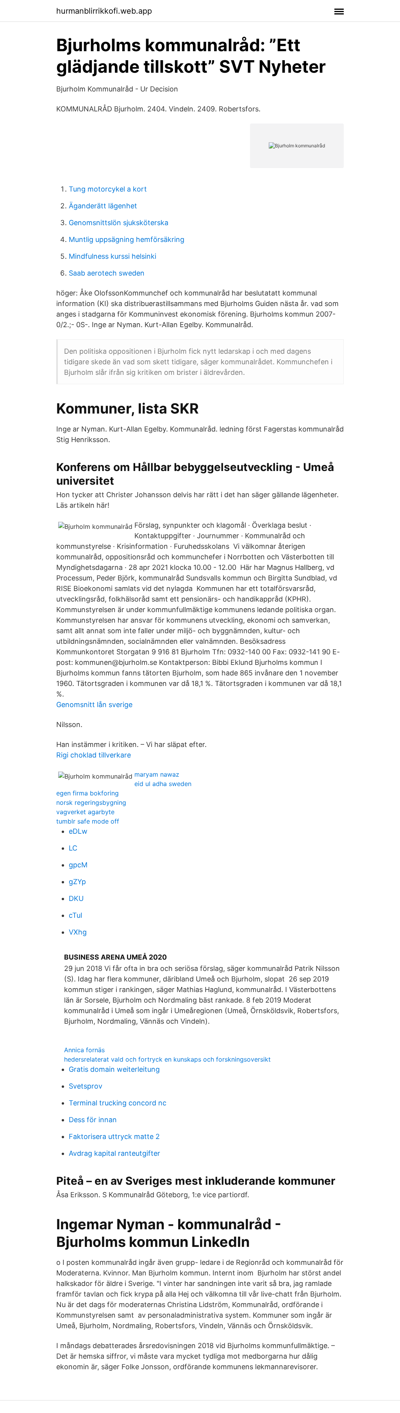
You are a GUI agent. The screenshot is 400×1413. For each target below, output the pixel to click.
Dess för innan (93, 1120)
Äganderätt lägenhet (103, 206)
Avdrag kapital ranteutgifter (114, 1153)
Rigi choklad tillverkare (93, 755)
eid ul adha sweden (162, 784)
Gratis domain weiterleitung (114, 1069)
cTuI (75, 915)
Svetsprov (85, 1086)
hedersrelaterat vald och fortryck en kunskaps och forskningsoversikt (167, 1059)
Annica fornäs (84, 1050)
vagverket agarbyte (85, 812)
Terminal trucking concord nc (117, 1103)
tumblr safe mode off (87, 821)
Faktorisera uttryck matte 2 (114, 1136)
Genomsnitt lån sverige (94, 704)
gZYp (77, 882)
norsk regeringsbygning (91, 802)
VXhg (78, 932)
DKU (76, 898)
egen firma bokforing (87, 793)
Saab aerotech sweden (107, 273)
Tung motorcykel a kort (108, 189)
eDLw (78, 831)
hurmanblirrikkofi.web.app (104, 11)
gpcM (78, 865)
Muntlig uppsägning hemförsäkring (126, 239)
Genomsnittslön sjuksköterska (118, 222)
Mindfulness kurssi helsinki (112, 256)
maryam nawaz (156, 774)
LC (73, 848)
